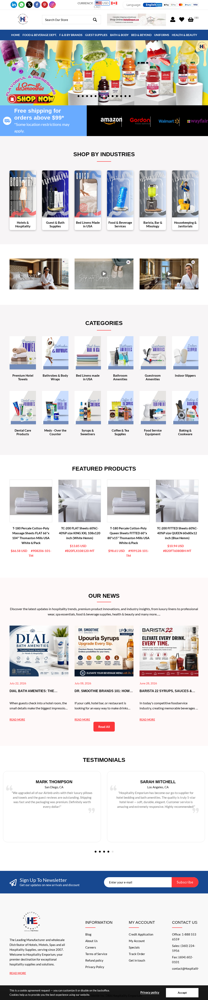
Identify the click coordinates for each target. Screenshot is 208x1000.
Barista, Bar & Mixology (152, 224)
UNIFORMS (161, 35)
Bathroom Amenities (120, 377)
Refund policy (94, 960)
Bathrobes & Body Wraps (55, 377)
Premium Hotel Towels (22, 377)
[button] (78, 95)
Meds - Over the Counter (55, 432)
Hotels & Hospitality (22, 224)
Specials (134, 947)
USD (105, 3)
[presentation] (102, 73)
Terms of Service (96, 954)
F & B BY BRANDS (70, 35)
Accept (182, 992)
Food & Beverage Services (120, 224)
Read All (104, 726)
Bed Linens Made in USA (88, 224)
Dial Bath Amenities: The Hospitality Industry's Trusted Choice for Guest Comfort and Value (39, 691)
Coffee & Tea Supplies (120, 432)
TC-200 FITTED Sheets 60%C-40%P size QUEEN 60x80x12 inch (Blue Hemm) (177, 533)
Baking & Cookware (185, 432)
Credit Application (141, 934)
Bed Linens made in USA (88, 377)
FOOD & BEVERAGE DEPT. (40, 35)
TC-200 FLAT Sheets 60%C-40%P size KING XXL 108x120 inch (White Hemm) (79, 533)
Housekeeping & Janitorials (185, 224)
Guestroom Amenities (153, 377)
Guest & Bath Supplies (55, 224)
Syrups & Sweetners (87, 432)
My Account (137, 941)
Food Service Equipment (153, 432)
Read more (17, 719)
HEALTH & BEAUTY (184, 35)
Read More (18, 973)
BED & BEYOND (141, 35)
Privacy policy (149, 992)
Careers (90, 947)
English (151, 5)
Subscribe (185, 882)
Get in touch (137, 960)
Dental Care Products (23, 432)
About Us (91, 941)
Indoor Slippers (185, 375)
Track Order (137, 954)
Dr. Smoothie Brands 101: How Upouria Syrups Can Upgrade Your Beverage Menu (102, 691)
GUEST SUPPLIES (96, 35)
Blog (88, 934)
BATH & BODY (119, 35)
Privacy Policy (94, 967)
